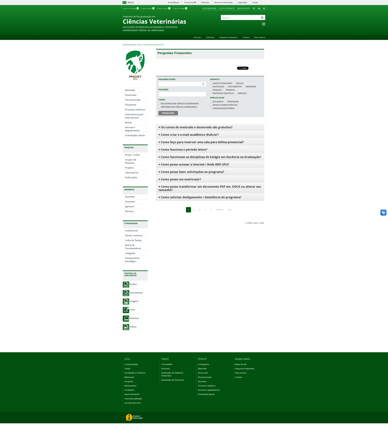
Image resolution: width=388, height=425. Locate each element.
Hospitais (128, 381)
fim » (230, 210)
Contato (246, 37)
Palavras (163, 89)
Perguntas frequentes (228, 37)
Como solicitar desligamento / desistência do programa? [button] (200, 197)
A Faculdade (166, 364)
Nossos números (134, 235)
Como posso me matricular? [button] (180, 179)
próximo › (220, 210)
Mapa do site (243, 8)
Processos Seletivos (135, 109)
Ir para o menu (147, 8)
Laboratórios (131, 172)
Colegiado (130, 253)
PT (254, 8)
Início (139, 45)
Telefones (210, 37)
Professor (232, 101)
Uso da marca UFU (132, 402)
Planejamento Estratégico (132, 259)
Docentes (130, 196)
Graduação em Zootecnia (172, 380)
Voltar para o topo (255, 223)
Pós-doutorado (133, 99)
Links (132, 310)
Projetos (129, 167)
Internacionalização (133, 398)
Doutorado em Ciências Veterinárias (180, 103)
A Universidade (131, 364)
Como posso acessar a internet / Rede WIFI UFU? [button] (194, 164)
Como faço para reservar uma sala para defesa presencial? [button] (202, 142)
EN (259, 8)
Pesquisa (217, 90)
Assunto (214, 79)
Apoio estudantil (131, 394)
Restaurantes (130, 385)
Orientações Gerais (135, 135)
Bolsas (128, 122)
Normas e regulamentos (209, 390)
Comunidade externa (223, 108)
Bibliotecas (129, 377)
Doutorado (130, 94)
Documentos (136, 293)
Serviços (197, 37)
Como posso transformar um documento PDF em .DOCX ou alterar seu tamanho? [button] (210, 188)
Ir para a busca (163, 8)
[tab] (210, 127)
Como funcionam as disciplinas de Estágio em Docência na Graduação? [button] (210, 157)
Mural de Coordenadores (133, 247)
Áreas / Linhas (132, 154)
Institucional (131, 230)
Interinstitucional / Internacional (134, 116)
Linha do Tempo (133, 240)
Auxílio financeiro (222, 83)
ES (264, 8)
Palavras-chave (166, 79)
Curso (161, 99)
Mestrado (130, 90)
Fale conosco (259, 37)
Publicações (131, 177)
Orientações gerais (206, 394)
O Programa (203, 364)
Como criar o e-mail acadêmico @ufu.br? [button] (189, 135)
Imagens (134, 301)
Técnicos (129, 211)
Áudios (133, 284)
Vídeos (133, 327)
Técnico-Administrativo (225, 105)
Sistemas (134, 318)
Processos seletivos (223, 93)
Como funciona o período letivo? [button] (183, 150)
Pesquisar (168, 113)
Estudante (218, 101)
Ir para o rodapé (180, 8)
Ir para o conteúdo (130, 8)
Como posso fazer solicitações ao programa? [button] (192, 172)
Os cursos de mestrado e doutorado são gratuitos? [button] (196, 127)
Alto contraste (227, 8)
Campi (127, 368)
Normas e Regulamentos (132, 129)
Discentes (130, 201)
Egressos (129, 206)
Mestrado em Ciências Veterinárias (179, 107)
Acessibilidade (209, 8)
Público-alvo (217, 97)
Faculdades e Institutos (134, 372)
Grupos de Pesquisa (130, 161)
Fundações (129, 390)
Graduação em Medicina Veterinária (172, 374)
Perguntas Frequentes (153, 45)
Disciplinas (130, 104)
